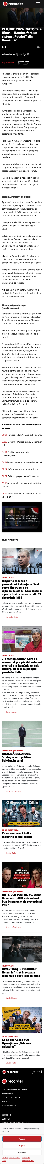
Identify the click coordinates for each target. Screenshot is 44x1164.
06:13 (4, 462)
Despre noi (7, 1115)
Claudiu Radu (11, 853)
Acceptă (22, 1139)
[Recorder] (13, 4)
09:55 (4, 493)
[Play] (3, 47)
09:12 (4, 483)
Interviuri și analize (12, 750)
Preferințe (22, 1152)
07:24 (4, 469)
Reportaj (6, 1101)
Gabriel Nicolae (11, 998)
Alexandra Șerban (12, 617)
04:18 (4, 452)
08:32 (4, 476)
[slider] (20, 47)
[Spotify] (24, 54)
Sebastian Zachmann (13, 791)
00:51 (4, 435)
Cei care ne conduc (11, 1097)
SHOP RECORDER (9, 1105)
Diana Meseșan (11, 712)
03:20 (4, 442)
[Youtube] (28, 54)
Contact (6, 1119)
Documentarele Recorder (14, 1089)
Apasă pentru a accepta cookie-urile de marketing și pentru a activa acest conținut (22, 517)
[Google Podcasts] (20, 54)
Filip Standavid (8, 62)
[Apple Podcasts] (17, 54)
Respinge (22, 1146)
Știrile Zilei (23, 62)
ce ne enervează (10, 830)
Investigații (8, 578)
